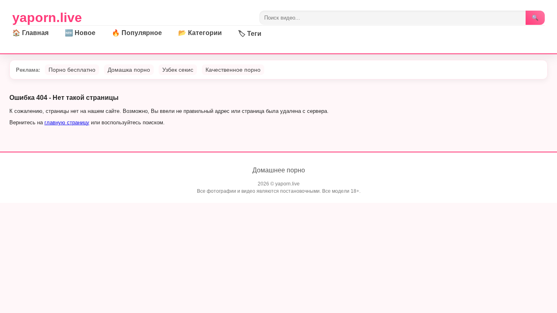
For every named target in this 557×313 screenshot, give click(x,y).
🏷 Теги (249, 33)
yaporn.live (47, 17)
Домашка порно (129, 69)
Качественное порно (233, 69)
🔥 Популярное (137, 32)
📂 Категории (200, 32)
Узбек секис (177, 69)
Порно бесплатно (72, 69)
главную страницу (66, 122)
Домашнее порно (278, 170)
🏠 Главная (30, 32)
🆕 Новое (80, 32)
